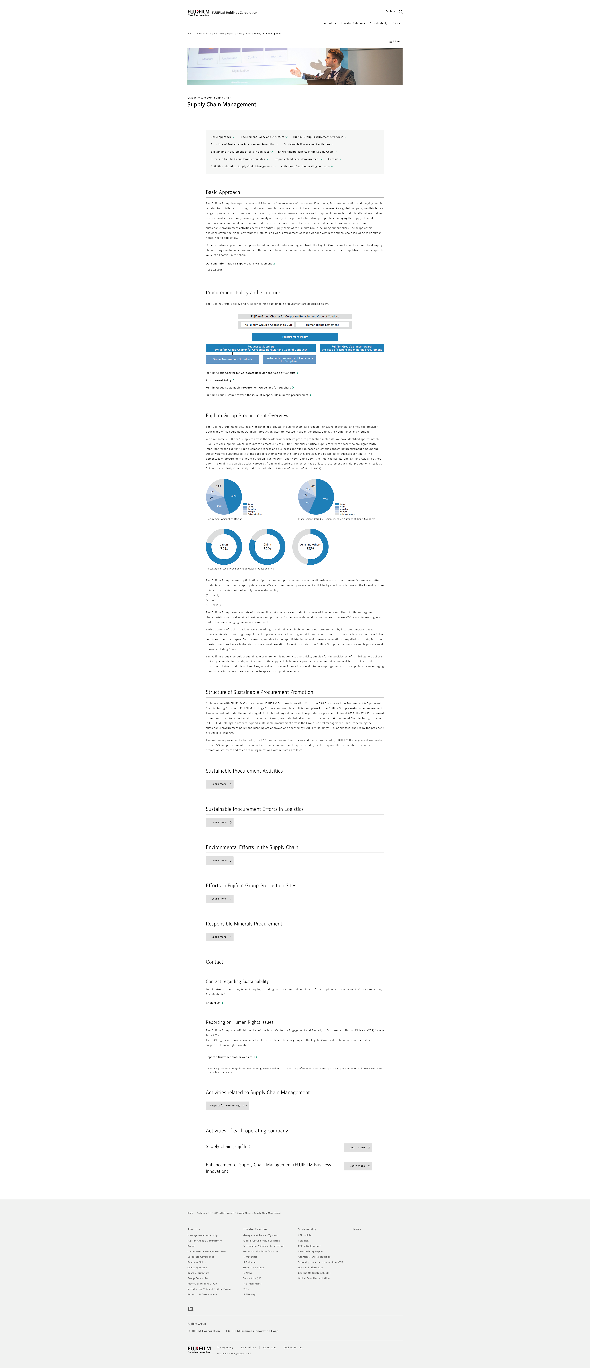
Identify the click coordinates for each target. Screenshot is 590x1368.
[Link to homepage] (231, 13)
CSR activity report (224, 34)
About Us (193, 1229)
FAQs (246, 1289)
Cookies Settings (294, 1348)
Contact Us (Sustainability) (314, 1273)
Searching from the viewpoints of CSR (320, 1262)
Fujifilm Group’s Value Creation (261, 1241)
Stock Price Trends (254, 1268)
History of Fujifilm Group (202, 1284)
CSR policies (305, 1235)
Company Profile (197, 1268)
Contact (333, 159)
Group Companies (197, 1278)
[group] (295, 66)
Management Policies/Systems (261, 1235)
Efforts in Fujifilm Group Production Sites (238, 159)
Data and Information (311, 1268)
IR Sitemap (249, 1295)
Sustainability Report (310, 1252)
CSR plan (303, 1241)
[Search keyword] (400, 12)
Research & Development (202, 1295)
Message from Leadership (202, 1235)
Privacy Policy (225, 1348)
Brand (191, 1246)
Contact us (269, 1348)
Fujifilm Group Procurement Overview (318, 137)
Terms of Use (248, 1348)
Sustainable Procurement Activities (307, 144)
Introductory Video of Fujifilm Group (209, 1289)
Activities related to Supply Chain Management (241, 166)
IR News (247, 1273)
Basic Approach (221, 137)
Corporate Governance (200, 1257)
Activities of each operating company (305, 166)
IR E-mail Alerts (252, 1284)
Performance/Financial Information (263, 1246)
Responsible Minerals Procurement (297, 159)
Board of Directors (198, 1273)
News (357, 1229)
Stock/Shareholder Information (261, 1252)
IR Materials (250, 1257)
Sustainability (204, 34)
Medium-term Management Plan (206, 1252)
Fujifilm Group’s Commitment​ (204, 1241)
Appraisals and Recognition (314, 1257)
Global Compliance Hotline (314, 1278)
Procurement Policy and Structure (262, 137)
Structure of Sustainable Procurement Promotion (243, 144)
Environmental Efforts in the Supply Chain (306, 152)
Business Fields (196, 1262)
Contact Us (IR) (252, 1278)
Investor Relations (255, 1229)
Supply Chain (244, 34)
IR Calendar (250, 1262)
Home (190, 34)
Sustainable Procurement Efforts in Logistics (240, 152)
